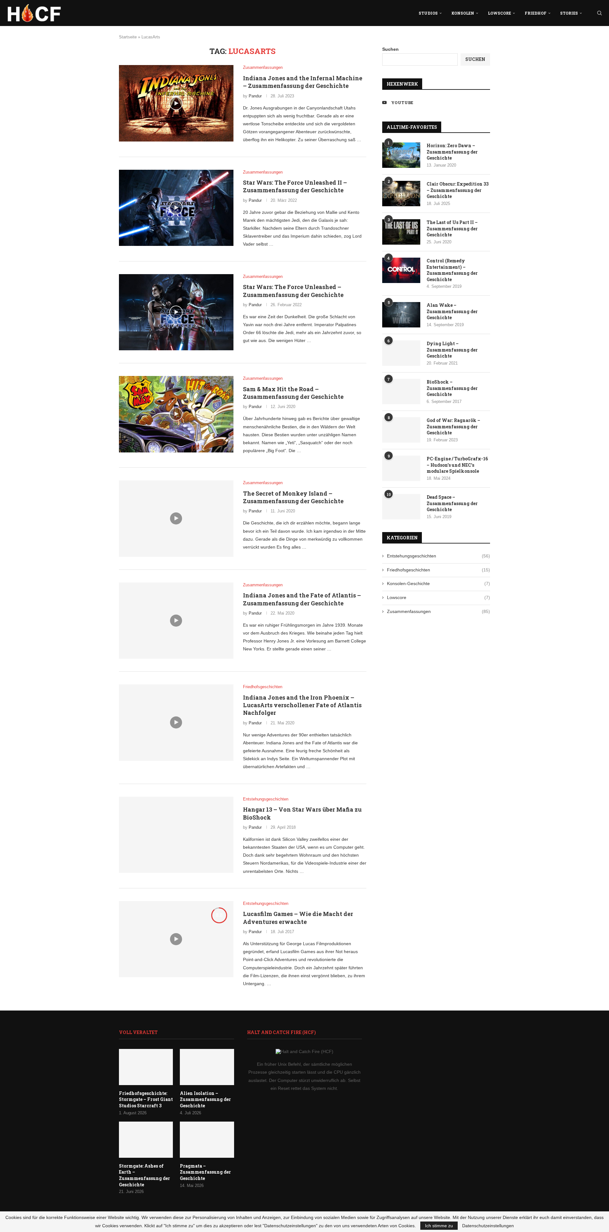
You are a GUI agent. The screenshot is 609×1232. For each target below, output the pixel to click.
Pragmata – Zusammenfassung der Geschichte (205, 1172)
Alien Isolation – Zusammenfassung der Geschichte (205, 1099)
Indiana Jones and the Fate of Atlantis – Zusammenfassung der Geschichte (302, 599)
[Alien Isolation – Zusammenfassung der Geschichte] (207, 1067)
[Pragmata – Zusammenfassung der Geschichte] (207, 1140)
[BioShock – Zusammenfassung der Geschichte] (401, 391)
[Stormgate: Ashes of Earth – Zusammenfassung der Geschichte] (146, 1140)
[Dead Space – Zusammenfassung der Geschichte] (401, 506)
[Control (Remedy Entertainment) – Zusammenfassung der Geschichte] (401, 270)
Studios (428, 13)
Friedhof (536, 13)
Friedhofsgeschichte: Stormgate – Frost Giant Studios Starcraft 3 (146, 1099)
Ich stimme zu (439, 1225)
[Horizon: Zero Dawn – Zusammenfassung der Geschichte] (401, 155)
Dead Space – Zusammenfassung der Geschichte (452, 503)
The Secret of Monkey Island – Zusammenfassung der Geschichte (293, 497)
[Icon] (176, 103)
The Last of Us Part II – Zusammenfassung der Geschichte (452, 228)
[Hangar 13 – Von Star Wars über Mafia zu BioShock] (176, 835)
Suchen (390, 49)
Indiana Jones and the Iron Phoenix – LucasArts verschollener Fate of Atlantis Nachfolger (302, 705)
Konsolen (462, 13)
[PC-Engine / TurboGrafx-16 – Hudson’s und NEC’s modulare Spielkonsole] (401, 468)
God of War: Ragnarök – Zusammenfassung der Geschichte (453, 426)
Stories (569, 13)
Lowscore (499, 13)
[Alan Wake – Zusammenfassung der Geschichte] (401, 314)
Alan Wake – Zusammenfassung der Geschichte (452, 311)
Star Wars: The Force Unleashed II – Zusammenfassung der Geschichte (295, 186)
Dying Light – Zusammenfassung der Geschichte (452, 349)
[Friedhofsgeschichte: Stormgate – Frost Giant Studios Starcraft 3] (146, 1067)
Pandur (255, 96)
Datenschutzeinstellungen (488, 1225)
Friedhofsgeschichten (438, 569)
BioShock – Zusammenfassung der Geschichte (452, 388)
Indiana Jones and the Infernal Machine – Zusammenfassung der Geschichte (302, 81)
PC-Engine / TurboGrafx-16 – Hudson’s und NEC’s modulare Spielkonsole (457, 465)
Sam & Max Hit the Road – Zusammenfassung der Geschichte (293, 392)
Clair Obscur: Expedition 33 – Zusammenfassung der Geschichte (457, 190)
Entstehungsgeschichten (438, 555)
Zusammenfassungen (438, 611)
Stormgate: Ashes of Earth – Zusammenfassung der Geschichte (144, 1175)
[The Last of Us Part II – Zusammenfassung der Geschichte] (401, 232)
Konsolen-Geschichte (438, 583)
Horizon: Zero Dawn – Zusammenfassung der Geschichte (452, 151)
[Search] (599, 13)
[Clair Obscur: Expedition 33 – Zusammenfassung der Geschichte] (401, 193)
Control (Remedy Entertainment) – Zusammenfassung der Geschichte (452, 270)
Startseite (128, 37)
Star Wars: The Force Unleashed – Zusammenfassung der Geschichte (293, 290)
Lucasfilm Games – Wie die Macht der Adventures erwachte (298, 917)
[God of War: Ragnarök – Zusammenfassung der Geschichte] (401, 430)
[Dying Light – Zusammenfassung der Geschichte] (401, 353)
